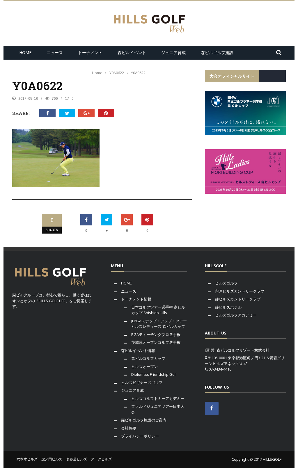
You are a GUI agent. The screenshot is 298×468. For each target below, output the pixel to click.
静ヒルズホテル (228, 307)
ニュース (55, 52)
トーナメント (90, 52)
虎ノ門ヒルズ (51, 459)
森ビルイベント (132, 52)
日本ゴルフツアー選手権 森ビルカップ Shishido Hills (158, 310)
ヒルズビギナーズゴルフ (142, 382)
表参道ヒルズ (76, 459)
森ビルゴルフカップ (148, 358)
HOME (25, 52)
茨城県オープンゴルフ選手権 (155, 342)
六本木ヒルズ (27, 459)
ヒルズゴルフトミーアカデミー (157, 398)
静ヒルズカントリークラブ (237, 299)
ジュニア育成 (173, 52)
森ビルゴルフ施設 (217, 52)
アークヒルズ (101, 459)
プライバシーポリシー (140, 436)
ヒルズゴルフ (226, 283)
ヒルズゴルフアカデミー (236, 315)
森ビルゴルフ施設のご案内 (143, 420)
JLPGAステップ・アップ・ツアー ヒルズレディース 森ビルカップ (159, 323)
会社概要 (128, 428)
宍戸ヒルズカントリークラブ (239, 291)
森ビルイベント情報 (138, 350)
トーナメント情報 (136, 299)
